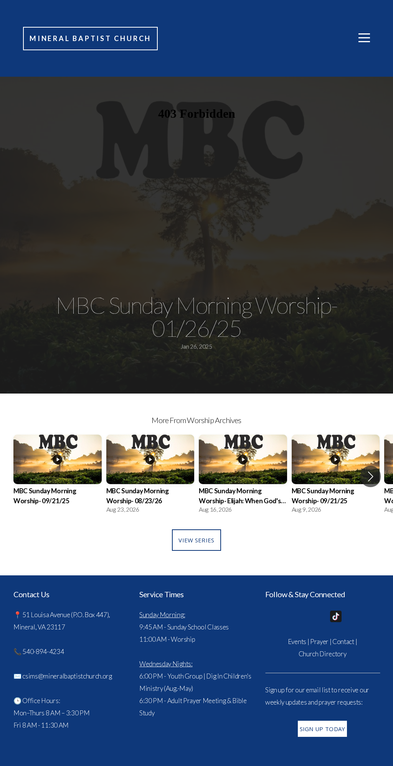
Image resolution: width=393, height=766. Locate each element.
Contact (343, 642)
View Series (196, 540)
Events (297, 642)
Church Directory (323, 654)
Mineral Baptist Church (90, 38)
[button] (370, 476)
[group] (57, 476)
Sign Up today (322, 729)
